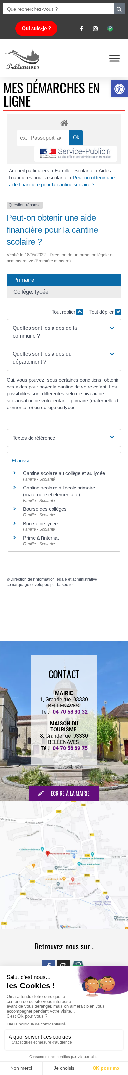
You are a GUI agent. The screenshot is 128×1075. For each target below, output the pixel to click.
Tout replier (64, 312)
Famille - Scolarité (75, 170)
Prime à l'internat (41, 538)
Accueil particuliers (30, 170)
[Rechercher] (119, 8)
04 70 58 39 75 (70, 748)
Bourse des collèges (45, 509)
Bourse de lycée (40, 523)
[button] (119, 88)
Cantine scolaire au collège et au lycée (64, 473)
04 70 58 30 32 (70, 712)
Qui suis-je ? (36, 28)
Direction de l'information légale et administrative (54, 579)
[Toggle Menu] (114, 58)
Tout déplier (102, 312)
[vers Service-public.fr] (75, 154)
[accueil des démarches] (64, 123)
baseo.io (65, 584)
